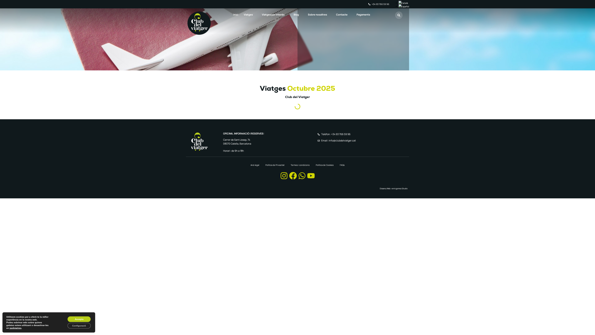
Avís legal (255, 165)
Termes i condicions (300, 165)
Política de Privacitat (274, 165)
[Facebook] (293, 176)
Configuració (79, 325)
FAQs (342, 165)
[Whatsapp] (302, 176)
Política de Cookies (325, 165)
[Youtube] (311, 176)
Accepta (79, 319)
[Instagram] (284, 176)
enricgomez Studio (400, 188)
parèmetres (15, 328)
